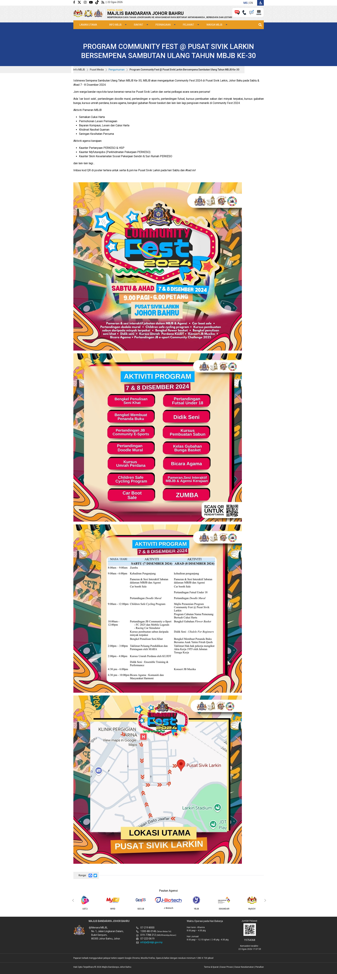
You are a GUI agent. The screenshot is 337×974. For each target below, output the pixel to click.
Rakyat (138, 24)
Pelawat (188, 24)
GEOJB (140, 909)
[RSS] (103, 2)
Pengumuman (117, 69)
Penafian (259, 967)
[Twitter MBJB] (81, 2)
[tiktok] (98, 2)
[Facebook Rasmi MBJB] (75, 2)
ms (245, 3)
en (251, 3)
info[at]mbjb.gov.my (151, 942)
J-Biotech (168, 908)
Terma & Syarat (211, 967)
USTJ (85, 909)
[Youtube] (92, 2)
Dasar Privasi (226, 967)
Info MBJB (115, 24)
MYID (112, 909)
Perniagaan (163, 24)
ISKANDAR (224, 909)
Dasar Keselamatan (244, 967)
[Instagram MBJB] (86, 2)
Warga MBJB (214, 24)
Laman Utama (88, 24)
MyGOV (252, 909)
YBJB (196, 909)
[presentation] (72, 900)
